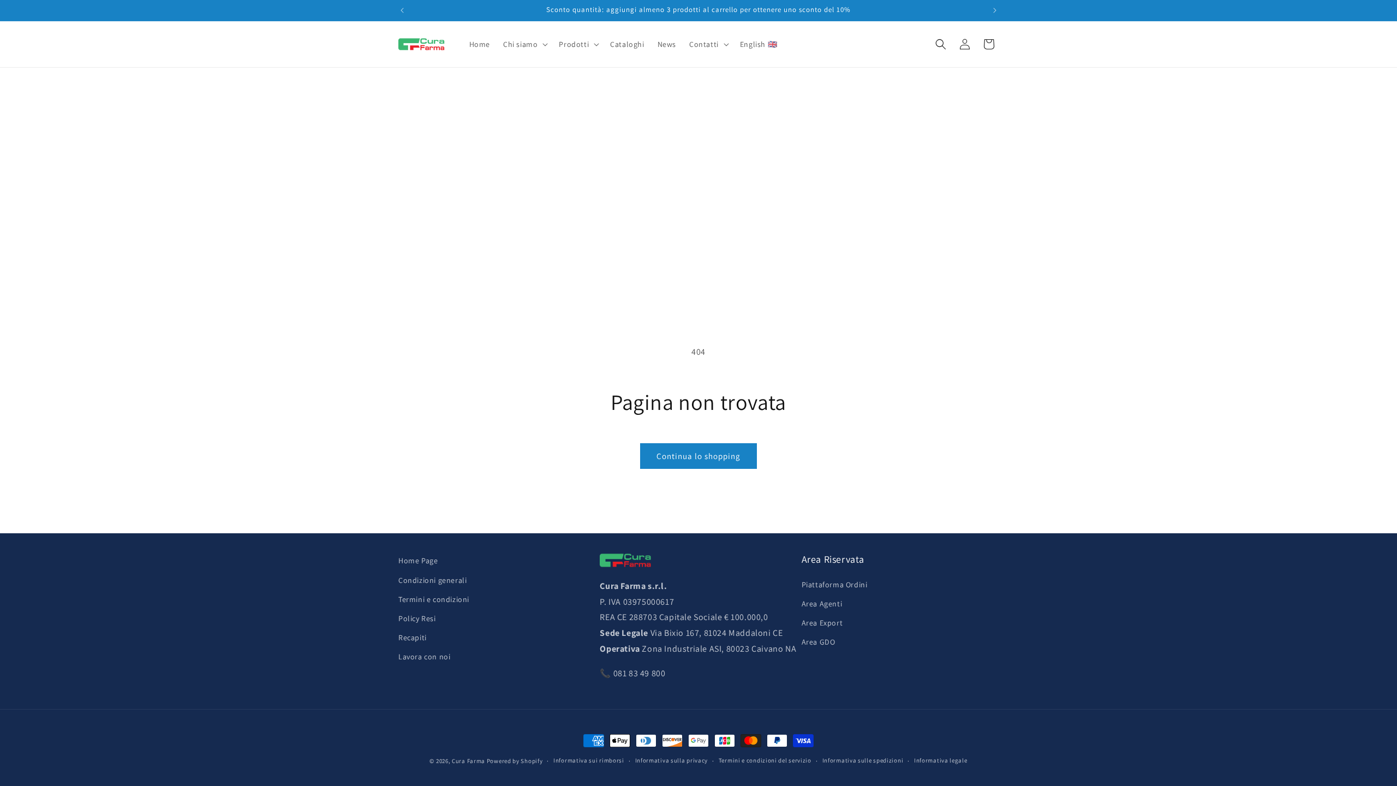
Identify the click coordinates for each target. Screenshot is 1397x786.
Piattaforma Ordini (835, 585)
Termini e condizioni (433, 599)
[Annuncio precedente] (402, 10)
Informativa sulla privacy (671, 760)
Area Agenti (822, 604)
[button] (524, 44)
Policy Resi (417, 618)
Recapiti (412, 637)
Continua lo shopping (698, 456)
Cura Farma (468, 761)
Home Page (418, 560)
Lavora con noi (424, 657)
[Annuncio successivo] (995, 10)
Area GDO (818, 642)
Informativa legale (941, 760)
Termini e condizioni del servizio (765, 760)
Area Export (822, 623)
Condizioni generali (432, 580)
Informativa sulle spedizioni (863, 760)
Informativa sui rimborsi (588, 760)
